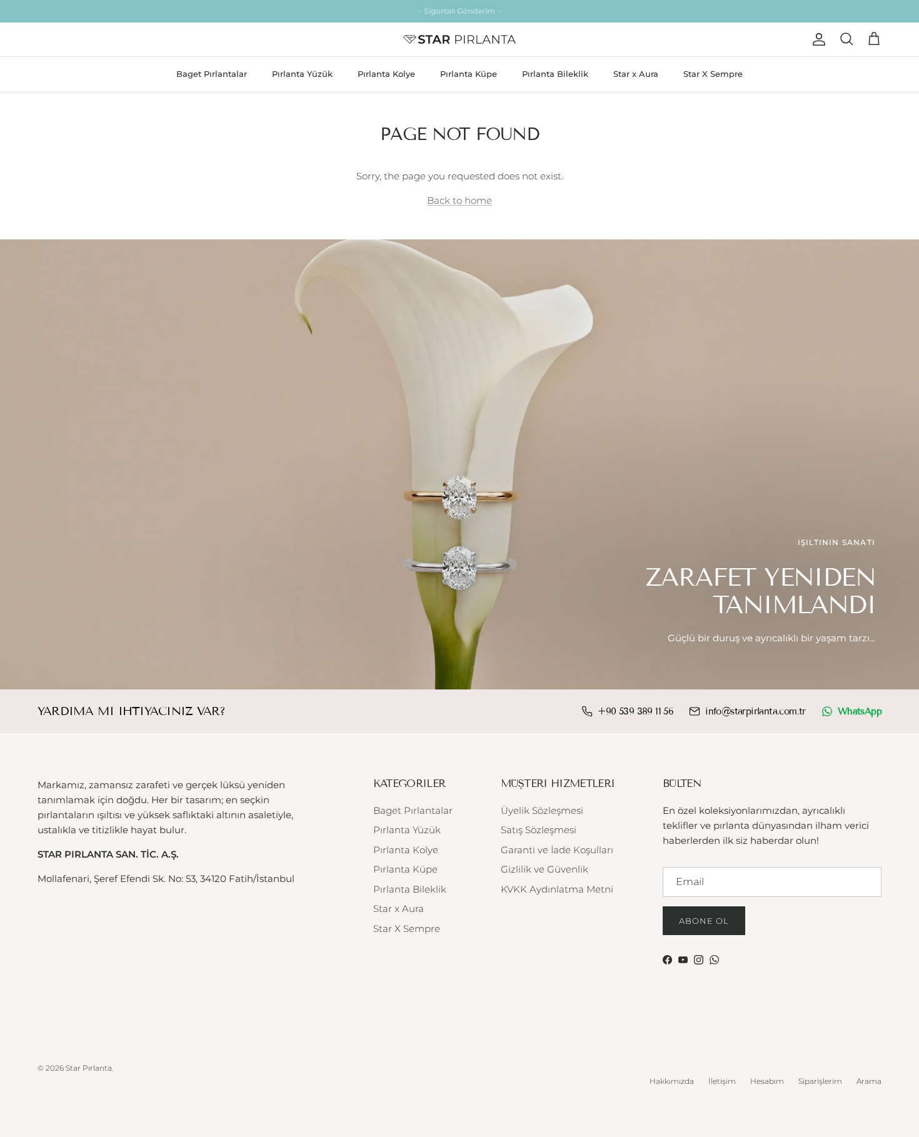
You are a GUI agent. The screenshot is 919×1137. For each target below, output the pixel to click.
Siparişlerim (820, 1081)
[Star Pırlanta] (459, 39)
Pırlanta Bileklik (555, 74)
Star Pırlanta (89, 1068)
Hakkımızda (672, 1081)
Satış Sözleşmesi (538, 830)
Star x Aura (635, 74)
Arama (868, 1081)
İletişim (722, 1081)
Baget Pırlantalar (211, 74)
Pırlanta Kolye (386, 74)
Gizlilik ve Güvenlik (544, 869)
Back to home (459, 200)
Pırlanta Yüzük (302, 74)
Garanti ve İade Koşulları (557, 850)
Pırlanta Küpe (468, 74)
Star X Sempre (713, 74)
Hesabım (767, 1081)
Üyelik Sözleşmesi (542, 810)
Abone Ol (704, 921)
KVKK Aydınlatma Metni (557, 889)
